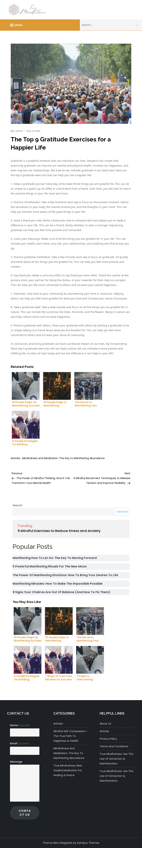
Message (16, 762)
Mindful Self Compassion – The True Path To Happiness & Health (70, 736)
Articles (15, 458)
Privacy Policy (108, 739)
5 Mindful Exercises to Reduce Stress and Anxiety (59, 530)
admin (19, 131)
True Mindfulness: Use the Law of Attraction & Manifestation (116, 758)
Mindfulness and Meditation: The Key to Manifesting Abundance (63, 458)
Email (19, 743)
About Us (105, 723)
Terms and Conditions (114, 746)
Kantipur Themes (88, 843)
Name (20, 725)
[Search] (137, 24)
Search (17, 505)
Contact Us (25, 813)
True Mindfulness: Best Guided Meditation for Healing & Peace (67, 770)
